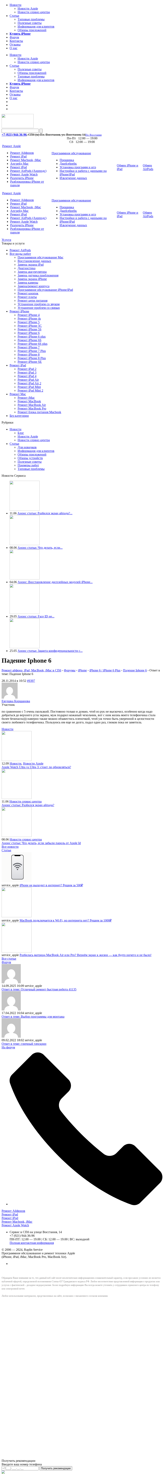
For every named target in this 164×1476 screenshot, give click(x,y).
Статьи (14, 15)
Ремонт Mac (18, 394)
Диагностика (26, 268)
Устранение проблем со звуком (39, 304)
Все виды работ (20, 253)
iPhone (82, 670)
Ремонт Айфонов (22, 153)
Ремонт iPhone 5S (29, 329)
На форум (8, 1047)
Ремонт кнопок (28, 293)
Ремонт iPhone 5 (29, 322)
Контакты (16, 41)
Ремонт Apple (11, 146)
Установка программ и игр (78, 167)
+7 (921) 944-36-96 (14, 134)
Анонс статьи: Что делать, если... (40, 547)
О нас (13, 48)
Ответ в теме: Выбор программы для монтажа (33, 1016)
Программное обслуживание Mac (40, 257)
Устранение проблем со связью (39, 307)
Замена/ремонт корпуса (33, 286)
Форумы (69, 670)
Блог (21, 433)
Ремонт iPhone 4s (29, 318)
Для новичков (27, 447)
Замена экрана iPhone (32, 279)
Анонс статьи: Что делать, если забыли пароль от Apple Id (41, 843)
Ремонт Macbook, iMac (25, 160)
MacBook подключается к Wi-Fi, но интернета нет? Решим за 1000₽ (66, 920)
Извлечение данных (73, 178)
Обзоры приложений (32, 30)
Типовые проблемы (31, 19)
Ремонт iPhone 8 (29, 354)
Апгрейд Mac (19, 163)
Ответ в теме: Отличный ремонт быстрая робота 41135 (39, 989)
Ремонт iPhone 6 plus (32, 336)
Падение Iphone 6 (135, 670)
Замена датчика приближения (38, 275)
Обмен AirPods (148, 167)
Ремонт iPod (18, 167)
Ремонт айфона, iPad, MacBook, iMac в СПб (31, 670)
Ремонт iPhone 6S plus (32, 343)
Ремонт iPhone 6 (29, 333)
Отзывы (15, 44)
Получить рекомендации (56, 1468)
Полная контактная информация (32, 1243)
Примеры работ (28, 465)
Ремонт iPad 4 (27, 376)
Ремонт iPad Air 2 (29, 383)
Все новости (10, 846)
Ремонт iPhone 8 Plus (32, 358)
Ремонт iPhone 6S (29, 340)
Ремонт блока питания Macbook (39, 412)
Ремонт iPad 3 (27, 372)
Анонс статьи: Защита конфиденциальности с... (50, 650)
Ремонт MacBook (29, 401)
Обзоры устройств (30, 458)
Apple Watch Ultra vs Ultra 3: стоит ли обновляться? (36, 767)
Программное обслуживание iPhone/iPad (45, 289)
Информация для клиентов (36, 26)
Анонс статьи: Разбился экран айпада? (28, 805)
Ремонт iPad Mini (29, 387)
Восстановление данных (34, 261)
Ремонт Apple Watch (24, 174)
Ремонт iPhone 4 (29, 315)
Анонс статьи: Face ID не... (36, 616)
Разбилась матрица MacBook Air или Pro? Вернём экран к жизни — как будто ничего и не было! (85, 955)
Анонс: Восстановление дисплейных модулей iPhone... (55, 582)
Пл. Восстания (93, 134)
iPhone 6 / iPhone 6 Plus (104, 670)
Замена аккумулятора (32, 271)
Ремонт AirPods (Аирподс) (28, 171)
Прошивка (67, 160)
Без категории (19, 415)
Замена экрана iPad (31, 264)
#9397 (31, 680)
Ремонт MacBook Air (32, 405)
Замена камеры (28, 282)
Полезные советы (30, 23)
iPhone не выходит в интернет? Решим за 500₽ (51, 885)
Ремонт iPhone (19, 311)
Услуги (6, 239)
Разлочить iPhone (22, 178)
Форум (14, 37)
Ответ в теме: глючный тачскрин (24, 1043)
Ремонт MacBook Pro (32, 408)
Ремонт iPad (18, 156)
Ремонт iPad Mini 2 (30, 390)
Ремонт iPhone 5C (30, 325)
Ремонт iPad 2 (27, 369)
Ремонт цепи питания (32, 300)
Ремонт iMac (26, 397)
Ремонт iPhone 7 (29, 347)
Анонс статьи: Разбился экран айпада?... (44, 513)
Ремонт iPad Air (28, 379)
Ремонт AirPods (20, 250)
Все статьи (9, 958)
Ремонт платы (27, 297)
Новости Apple (28, 8)
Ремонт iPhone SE (30, 361)
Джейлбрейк (68, 163)
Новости (15, 5)
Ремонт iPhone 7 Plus (32, 351)
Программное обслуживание (71, 153)
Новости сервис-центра (34, 12)
